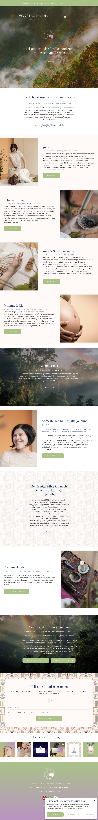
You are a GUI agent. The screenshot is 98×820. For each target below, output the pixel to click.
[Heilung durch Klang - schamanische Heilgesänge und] (40, 749)
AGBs (43, 713)
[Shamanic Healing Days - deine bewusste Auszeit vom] (74, 749)
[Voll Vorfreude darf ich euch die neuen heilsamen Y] (24, 749)
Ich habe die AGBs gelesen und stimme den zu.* (28, 713)
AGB (68, 783)
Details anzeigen (86, 814)
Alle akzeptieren (55, 814)
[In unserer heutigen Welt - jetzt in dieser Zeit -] (57, 749)
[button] (94, 801)
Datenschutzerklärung (52, 783)
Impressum (33, 783)
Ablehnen (71, 814)
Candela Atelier (61, 787)
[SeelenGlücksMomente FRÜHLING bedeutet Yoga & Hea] (90, 749)
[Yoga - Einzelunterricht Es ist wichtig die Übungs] (7, 749)
